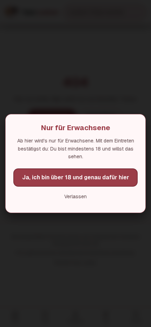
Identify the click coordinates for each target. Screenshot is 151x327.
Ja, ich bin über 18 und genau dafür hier (75, 177)
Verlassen (75, 196)
